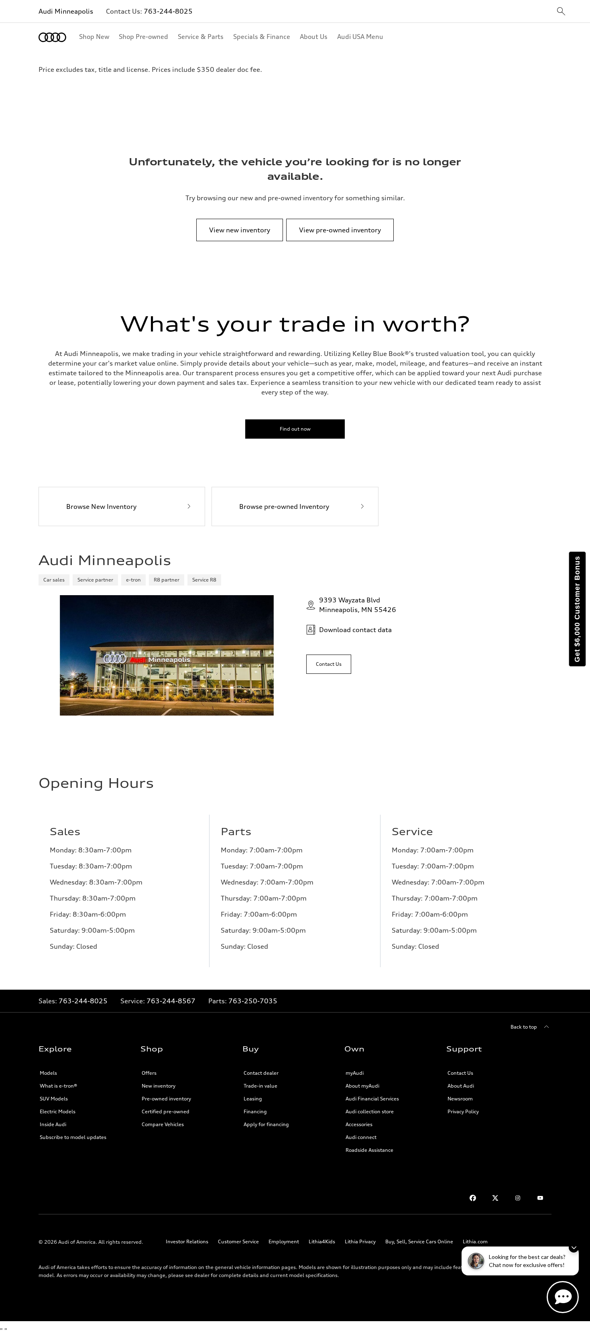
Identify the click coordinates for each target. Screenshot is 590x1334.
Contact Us (460, 1073)
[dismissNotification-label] (574, 1247)
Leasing (253, 1099)
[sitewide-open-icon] (561, 11)
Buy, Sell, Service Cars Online (419, 1241)
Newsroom (460, 1099)
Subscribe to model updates (73, 1137)
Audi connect (361, 1137)
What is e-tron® (58, 1086)
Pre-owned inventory (166, 1099)
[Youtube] (540, 1198)
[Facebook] (473, 1198)
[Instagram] (518, 1198)
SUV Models (54, 1099)
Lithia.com (475, 1241)
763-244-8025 (168, 11)
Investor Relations (187, 1241)
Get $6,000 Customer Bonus (577, 609)
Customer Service (238, 1241)
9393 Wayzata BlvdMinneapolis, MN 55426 (357, 605)
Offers (149, 1073)
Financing (255, 1111)
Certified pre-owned (165, 1111)
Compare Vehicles (163, 1124)
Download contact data (355, 630)
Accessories (359, 1124)
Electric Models (57, 1111)
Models (48, 1073)
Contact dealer (261, 1073)
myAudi (355, 1073)
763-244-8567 (170, 1001)
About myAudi (362, 1086)
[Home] (52, 37)
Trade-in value (260, 1086)
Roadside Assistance (369, 1150)
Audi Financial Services (372, 1099)
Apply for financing (266, 1124)
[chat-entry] (563, 1297)
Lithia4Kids (322, 1241)
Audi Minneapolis (66, 11)
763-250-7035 (252, 1001)
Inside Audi (53, 1124)
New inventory (158, 1086)
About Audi (461, 1086)
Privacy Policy (463, 1111)
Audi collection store (370, 1111)
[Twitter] (495, 1198)
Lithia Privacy (360, 1241)
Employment (284, 1241)
